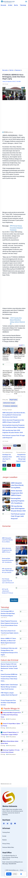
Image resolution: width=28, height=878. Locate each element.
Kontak (4, 836)
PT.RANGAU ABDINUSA (10, 406)
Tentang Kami (6, 832)
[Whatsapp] (4, 469)
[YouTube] (15, 823)
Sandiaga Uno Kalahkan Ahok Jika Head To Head (7, 457)
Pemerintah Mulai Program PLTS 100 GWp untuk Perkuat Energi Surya (11, 715)
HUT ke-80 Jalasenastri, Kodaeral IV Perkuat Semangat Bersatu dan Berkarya (7, 592)
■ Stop (14, 874)
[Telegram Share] (18, 465)
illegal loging (13, 399)
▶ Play (8, 874)
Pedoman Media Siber (8, 847)
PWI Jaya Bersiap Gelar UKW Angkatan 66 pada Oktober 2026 (18, 508)
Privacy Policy (6, 843)
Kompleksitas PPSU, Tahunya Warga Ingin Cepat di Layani (21, 457)
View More (14, 600)
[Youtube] (9, 448)
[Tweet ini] (9, 465)
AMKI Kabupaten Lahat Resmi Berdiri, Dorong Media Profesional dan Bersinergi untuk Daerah (13, 415)
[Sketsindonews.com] (8, 1)
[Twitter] (19, 446)
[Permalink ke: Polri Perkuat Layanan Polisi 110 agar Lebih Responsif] (6, 516)
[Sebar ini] (4, 465)
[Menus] (26, 1)
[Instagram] (5, 448)
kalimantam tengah (9, 403)
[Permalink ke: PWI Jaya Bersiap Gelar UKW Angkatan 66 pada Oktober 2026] (6, 508)
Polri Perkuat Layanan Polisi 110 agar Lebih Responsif (18, 516)
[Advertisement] (14, 22)
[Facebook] (15, 446)
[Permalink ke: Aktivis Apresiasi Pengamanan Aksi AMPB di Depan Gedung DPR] (6, 492)
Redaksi (4, 839)
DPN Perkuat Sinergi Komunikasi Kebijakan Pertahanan (16, 228)
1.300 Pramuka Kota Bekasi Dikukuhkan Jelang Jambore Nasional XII (17, 321)
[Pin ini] (14, 465)
